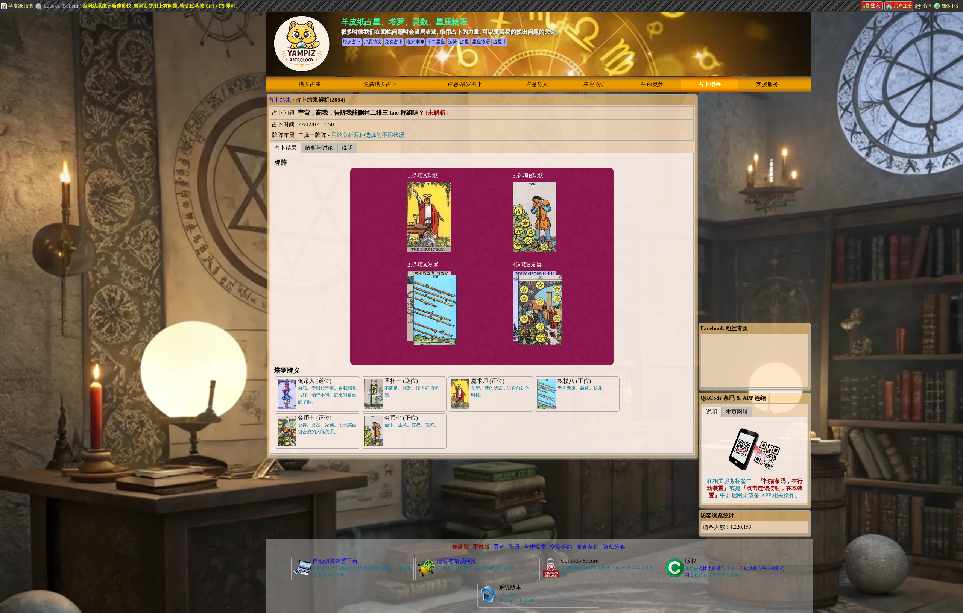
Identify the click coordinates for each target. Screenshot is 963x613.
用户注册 (903, 5)
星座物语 (594, 84)
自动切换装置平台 (335, 561)
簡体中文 (951, 6)
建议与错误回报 (456, 561)
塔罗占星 (310, 84)
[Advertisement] (56, 126)
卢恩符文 (537, 84)
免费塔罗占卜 (380, 84)
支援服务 (767, 84)
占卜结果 (710, 84)
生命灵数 (652, 84)
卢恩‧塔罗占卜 (465, 84)
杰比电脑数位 (712, 568)
